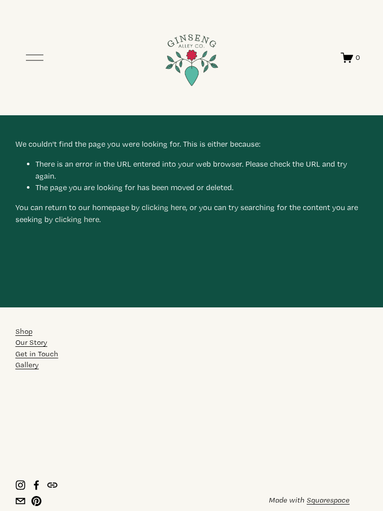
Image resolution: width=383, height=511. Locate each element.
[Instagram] (20, 485)
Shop (23, 331)
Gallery (27, 364)
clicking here (164, 207)
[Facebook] (36, 485)
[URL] (52, 485)
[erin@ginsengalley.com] (20, 501)
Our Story (31, 342)
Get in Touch (36, 353)
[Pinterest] (36, 501)
